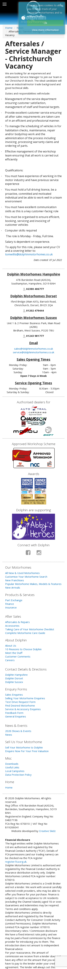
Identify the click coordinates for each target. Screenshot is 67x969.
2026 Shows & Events (18, 731)
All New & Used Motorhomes (22, 573)
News (8, 734)
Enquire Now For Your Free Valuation (27, 751)
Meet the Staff (13, 653)
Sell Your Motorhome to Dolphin (24, 747)
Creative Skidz (47, 831)
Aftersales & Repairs (17, 622)
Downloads (11, 763)
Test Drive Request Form (20, 702)
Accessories (12, 625)
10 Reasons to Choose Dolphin (23, 649)
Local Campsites (14, 771)
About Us (10, 645)
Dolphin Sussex (14, 682)
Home (9, 27)
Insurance (11, 607)
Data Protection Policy (18, 774)
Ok (45, 23)
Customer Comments (17, 656)
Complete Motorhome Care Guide (25, 633)
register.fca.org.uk (15, 861)
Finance (9, 604)
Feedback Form (14, 712)
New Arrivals (12, 587)
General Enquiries (15, 716)
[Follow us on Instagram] (39, 554)
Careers (10, 660)
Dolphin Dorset (14, 678)
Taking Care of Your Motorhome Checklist (29, 629)
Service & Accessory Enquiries (23, 709)
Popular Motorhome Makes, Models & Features (33, 584)
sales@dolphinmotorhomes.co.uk (33, 348)
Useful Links (12, 767)
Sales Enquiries (14, 694)
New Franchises (14, 580)
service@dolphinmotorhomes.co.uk (33, 352)
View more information (45, 30)
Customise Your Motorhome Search (26, 576)
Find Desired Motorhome (20, 705)
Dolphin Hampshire (16, 674)
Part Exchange (13, 600)
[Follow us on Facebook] (28, 554)
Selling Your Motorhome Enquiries (25, 698)
